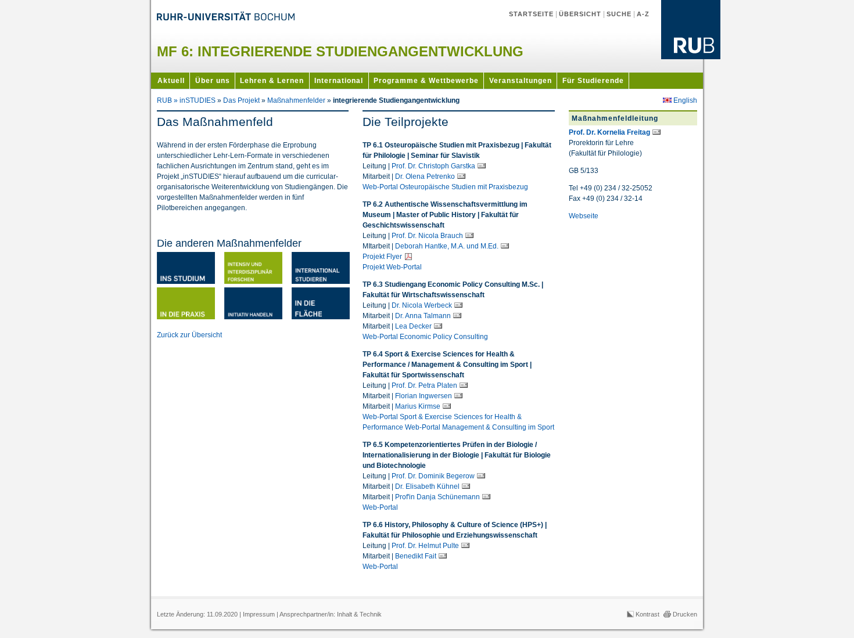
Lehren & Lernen (272, 81)
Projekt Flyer (382, 257)
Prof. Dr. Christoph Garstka (433, 166)
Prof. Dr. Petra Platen (424, 385)
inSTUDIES (198, 100)
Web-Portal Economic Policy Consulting (425, 337)
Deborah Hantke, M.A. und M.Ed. (446, 246)
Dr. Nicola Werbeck (422, 305)
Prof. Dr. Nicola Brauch (427, 236)
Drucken (685, 614)
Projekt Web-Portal (392, 267)
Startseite (531, 13)
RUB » (168, 100)
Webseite (583, 216)
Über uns (212, 81)
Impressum (259, 614)
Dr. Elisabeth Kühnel (427, 486)
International (338, 81)
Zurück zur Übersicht (189, 335)
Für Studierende (593, 81)
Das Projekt (241, 100)
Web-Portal (380, 507)
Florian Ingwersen (423, 396)
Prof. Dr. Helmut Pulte (425, 546)
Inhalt (344, 614)
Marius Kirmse (417, 406)
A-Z (643, 13)
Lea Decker (413, 326)
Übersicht (580, 13)
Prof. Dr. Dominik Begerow (433, 476)
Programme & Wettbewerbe (426, 81)
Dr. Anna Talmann (423, 316)
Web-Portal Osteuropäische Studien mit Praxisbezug (445, 187)
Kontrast (647, 614)
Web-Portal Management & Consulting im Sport (479, 427)
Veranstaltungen (520, 81)
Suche (619, 13)
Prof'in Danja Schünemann (437, 497)
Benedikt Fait (415, 556)
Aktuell (171, 81)
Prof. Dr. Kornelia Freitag (609, 132)
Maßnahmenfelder (296, 100)
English (685, 100)
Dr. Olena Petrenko (425, 176)
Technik (371, 614)
